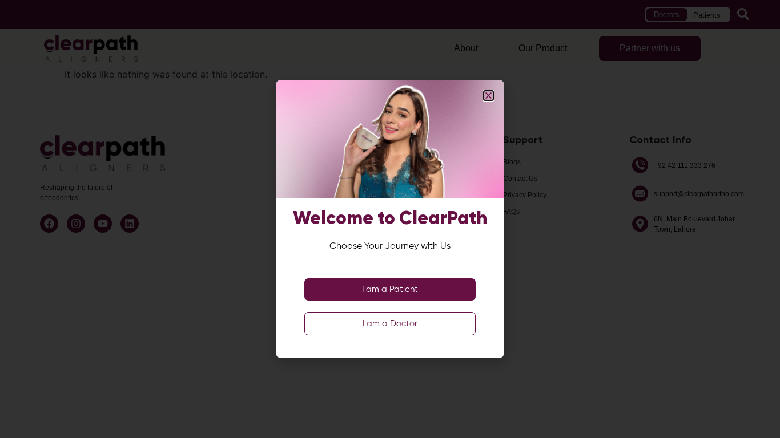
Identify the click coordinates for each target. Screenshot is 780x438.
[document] (390, 219)
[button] (488, 95)
